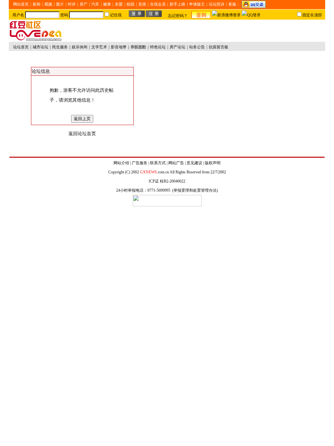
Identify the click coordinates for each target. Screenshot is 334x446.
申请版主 (197, 4)
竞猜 (142, 4)
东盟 (119, 4)
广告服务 (139, 163)
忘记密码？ (178, 15)
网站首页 (21, 4)
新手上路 (177, 4)
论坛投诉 (216, 4)
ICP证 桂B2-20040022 (167, 181)
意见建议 (194, 163)
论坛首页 (21, 47)
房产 (83, 4)
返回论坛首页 (82, 133)
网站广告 (176, 163)
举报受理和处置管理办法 (195, 190)
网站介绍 (121, 163)
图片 (60, 4)
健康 (107, 4)
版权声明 (212, 163)
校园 (130, 4)
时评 (72, 4)
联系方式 (158, 163)
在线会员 (158, 4)
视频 (48, 4)
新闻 (36, 4)
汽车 (95, 4)
